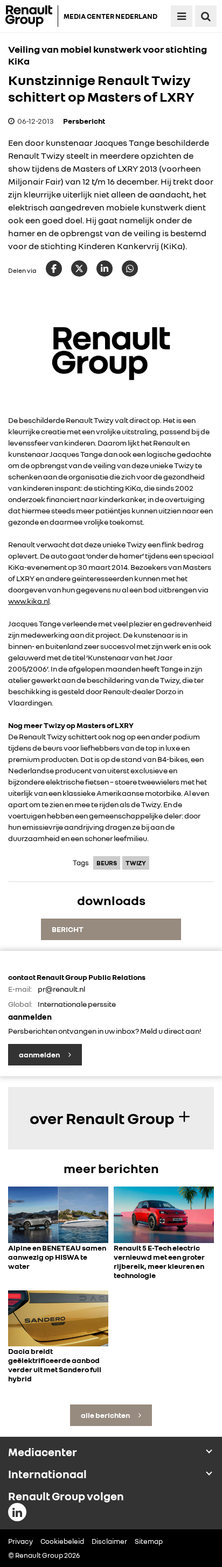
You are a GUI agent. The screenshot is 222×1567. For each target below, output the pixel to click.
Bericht (68, 929)
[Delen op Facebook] (54, 268)
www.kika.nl (29, 600)
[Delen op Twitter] (79, 268)
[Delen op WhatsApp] (130, 268)
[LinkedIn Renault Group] (17, 1512)
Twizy (136, 863)
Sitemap (149, 1541)
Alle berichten (106, 1415)
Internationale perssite (77, 1003)
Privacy (20, 1541)
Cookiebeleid (62, 1541)
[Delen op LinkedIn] (104, 268)
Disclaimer (109, 1541)
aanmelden (40, 1054)
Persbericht (84, 120)
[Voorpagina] (31, 16)
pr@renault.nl (61, 988)
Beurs (106, 863)
